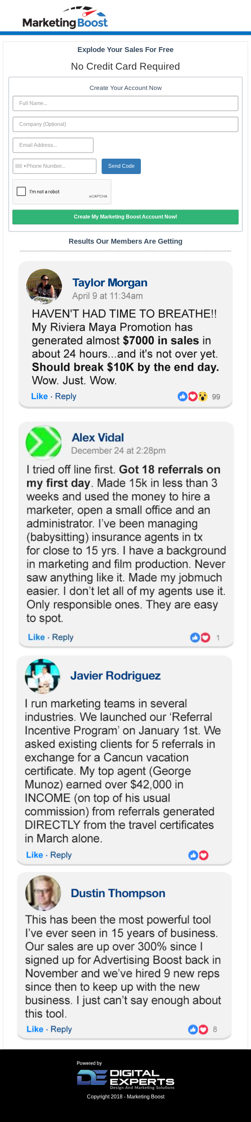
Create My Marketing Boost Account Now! (125, 216)
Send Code (121, 166)
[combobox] (20, 166)
